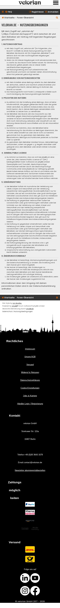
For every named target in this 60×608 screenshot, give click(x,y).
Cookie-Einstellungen (30, 388)
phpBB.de (30, 309)
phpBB (14, 306)
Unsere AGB (30, 357)
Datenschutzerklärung (30, 380)
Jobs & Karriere (30, 396)
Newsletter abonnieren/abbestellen (30, 470)
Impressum (30, 349)
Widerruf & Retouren (30, 372)
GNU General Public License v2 (28, 159)
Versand (30, 364)
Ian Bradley (17, 303)
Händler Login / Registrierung (30, 404)
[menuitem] (8, 12)
